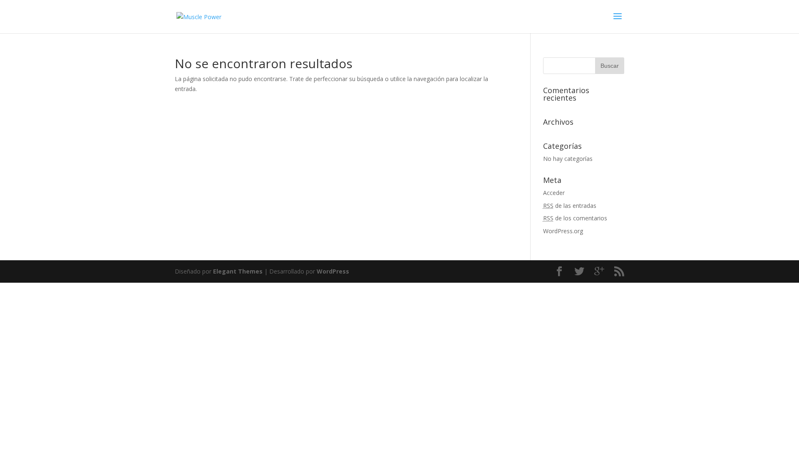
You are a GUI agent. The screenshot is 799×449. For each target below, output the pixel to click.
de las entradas (569, 206)
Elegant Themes (238, 271)
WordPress (333, 271)
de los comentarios (575, 218)
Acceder (554, 193)
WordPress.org (563, 231)
